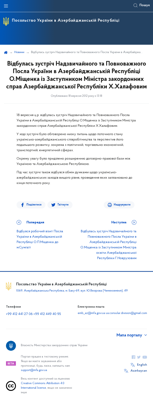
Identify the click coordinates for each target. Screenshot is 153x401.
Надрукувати (122, 204)
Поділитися (33, 204)
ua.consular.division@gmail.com (126, 313)
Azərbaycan (138, 370)
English (142, 364)
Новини (19, 52)
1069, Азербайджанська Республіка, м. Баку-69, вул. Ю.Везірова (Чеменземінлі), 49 (72, 290)
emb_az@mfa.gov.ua (91, 313)
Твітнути (63, 204)
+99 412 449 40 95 (47, 314)
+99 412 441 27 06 (19, 314)
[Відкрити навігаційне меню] (6, 6)
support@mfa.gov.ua (34, 370)
